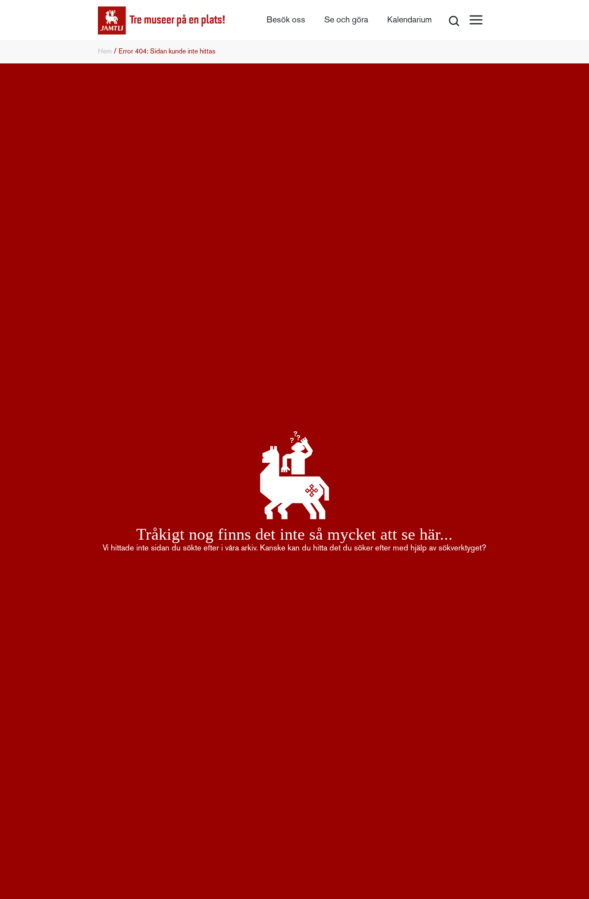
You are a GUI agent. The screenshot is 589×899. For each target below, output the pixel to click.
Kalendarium (409, 20)
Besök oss (285, 20)
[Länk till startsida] (161, 20)
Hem (105, 51)
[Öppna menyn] (476, 19)
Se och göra (346, 20)
